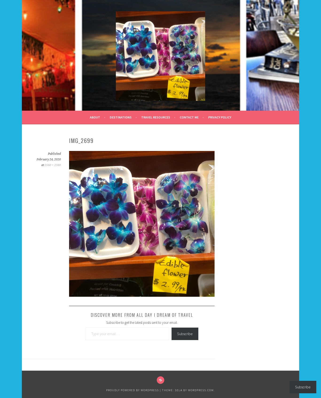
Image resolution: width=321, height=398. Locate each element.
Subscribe (185, 333)
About (95, 117)
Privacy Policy (219, 117)
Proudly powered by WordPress (132, 390)
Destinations (121, 117)
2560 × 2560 (53, 165)
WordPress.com (201, 390)
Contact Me (189, 117)
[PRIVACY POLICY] (160, 380)
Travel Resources (155, 117)
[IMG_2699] (142, 295)
